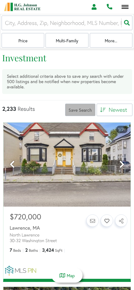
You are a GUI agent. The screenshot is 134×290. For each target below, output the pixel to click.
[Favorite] (107, 220)
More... (111, 41)
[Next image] (122, 164)
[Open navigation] (125, 7)
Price (22, 41)
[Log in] (94, 7)
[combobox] (6, 23)
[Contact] (92, 220)
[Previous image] (12, 164)
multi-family (67, 41)
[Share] (121, 220)
